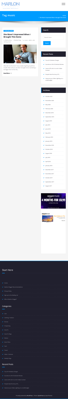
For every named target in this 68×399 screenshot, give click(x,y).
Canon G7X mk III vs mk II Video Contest (15, 380)
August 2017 (48, 186)
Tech (5, 346)
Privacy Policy (8, 291)
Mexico (6, 338)
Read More (7, 73)
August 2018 (48, 153)
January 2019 (48, 141)
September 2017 (49, 182)
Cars (5, 313)
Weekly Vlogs (17, 40)
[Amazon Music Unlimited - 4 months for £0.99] (53, 201)
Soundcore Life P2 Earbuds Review (54, 64)
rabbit (30, 40)
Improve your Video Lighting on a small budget (16, 388)
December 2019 (49, 112)
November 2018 (49, 145)
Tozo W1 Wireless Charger (52, 60)
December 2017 (49, 169)
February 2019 (49, 137)
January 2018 (48, 165)
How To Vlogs (8, 334)
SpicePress (40, 395)
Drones (6, 322)
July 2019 (47, 125)
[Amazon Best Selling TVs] (53, 217)
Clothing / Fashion (9, 317)
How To (6, 330)
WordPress (30, 395)
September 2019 (49, 117)
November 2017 (49, 173)
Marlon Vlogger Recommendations (13, 287)
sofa (33, 40)
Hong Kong (7, 326)
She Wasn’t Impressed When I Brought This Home (53, 17)
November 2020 (49, 100)
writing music (7, 42)
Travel (6, 350)
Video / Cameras (8, 354)
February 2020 (49, 108)
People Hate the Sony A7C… (52, 74)
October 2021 (49, 96)
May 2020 (47, 104)
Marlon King (8, 40)
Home (64, 15)
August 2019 (48, 121)
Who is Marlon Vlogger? (10, 299)
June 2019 (48, 129)
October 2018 (49, 149)
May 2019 (47, 133)
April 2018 (48, 161)
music (26, 40)
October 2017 (49, 178)
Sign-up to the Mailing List (11, 295)
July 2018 (47, 157)
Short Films (7, 342)
